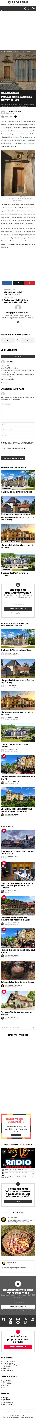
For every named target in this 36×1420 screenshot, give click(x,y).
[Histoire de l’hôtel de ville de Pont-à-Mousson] (18, 533)
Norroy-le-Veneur (29, 143)
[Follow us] (25, 8)
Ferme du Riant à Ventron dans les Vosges (16, 1013)
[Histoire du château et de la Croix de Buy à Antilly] (18, 505)
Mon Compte (7, 1399)
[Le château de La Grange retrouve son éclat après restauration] (18, 797)
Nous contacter (8, 1404)
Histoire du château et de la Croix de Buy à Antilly (17, 518)
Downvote (28, 340)
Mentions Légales (13, 1415)
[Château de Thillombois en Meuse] (18, 480)
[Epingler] (29, 283)
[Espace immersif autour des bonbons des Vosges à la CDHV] (18, 905)
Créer (18, 1202)
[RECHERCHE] (29, 8)
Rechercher (33, 1028)
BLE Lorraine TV (8, 1384)
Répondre (18, 356)
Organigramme (8, 1363)
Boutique (6, 1401)
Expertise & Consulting (10, 1365)
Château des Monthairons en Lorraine (14, 574)
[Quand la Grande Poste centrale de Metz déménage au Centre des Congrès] (18, 871)
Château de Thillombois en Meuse (16, 492)
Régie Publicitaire (8, 1402)
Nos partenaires (8, 1370)
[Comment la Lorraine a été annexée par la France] (18, 839)
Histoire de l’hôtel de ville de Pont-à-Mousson (17, 546)
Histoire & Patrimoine (18, 487)
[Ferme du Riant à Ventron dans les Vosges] (18, 1000)
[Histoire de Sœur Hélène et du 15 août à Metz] (18, 764)
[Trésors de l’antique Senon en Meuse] (18, 970)
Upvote (8, 340)
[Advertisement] (18, 30)
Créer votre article (18, 1347)
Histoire (5, 487)
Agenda (5, 1397)
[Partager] (7, 283)
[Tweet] (18, 283)
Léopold (11, 211)
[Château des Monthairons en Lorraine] (18, 561)
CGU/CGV (25, 1415)
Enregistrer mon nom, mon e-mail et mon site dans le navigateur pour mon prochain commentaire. (17, 443)
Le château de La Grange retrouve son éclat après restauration (16, 810)
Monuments (6, 489)
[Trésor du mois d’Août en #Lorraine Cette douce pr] (18, 1242)
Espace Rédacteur (27, 1417)
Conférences (7, 1366)
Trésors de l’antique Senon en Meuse (17, 982)
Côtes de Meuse (13, 137)
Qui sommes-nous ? (9, 1361)
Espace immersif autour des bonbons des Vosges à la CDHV (15, 918)
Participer (6, 1368)
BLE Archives (7, 1380)
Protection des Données (11, 1417)
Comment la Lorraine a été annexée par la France (17, 852)
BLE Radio (6, 1385)
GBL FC (5, 1387)
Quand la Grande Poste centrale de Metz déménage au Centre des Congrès (17, 885)
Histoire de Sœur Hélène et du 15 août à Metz (18, 777)
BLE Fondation (7, 1382)
